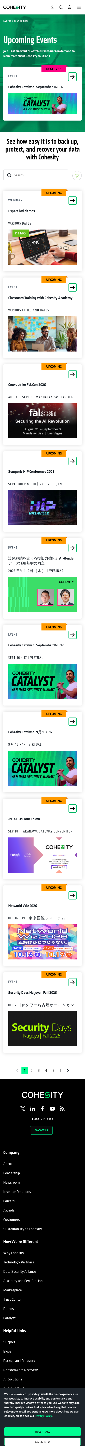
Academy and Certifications (23, 1280)
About (8, 1163)
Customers (11, 1219)
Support (9, 1342)
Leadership (11, 1173)
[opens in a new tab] (22, 1109)
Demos (8, 1308)
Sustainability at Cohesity (22, 1228)
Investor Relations (17, 1191)
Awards (9, 1210)
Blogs (7, 1351)
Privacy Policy (43, 1416)
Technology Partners (18, 1262)
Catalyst (9, 1318)
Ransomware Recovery (20, 1369)
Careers (9, 1200)
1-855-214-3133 (42, 1118)
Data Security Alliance (19, 1271)
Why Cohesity (13, 1252)
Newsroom (11, 1182)
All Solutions (12, 1379)
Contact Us (41, 1130)
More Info (42, 1442)
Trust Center (12, 1299)
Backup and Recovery (19, 1360)
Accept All (42, 1431)
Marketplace (12, 1290)
